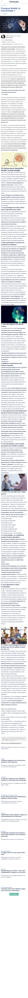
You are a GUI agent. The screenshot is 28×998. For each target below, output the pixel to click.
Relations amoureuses (6, 887)
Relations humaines (5, 851)
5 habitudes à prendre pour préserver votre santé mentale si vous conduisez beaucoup (13, 834)
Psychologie (3, 5)
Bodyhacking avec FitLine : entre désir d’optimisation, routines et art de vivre (13, 871)
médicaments (19, 460)
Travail (2, 759)
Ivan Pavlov (5, 361)
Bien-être (3, 813)
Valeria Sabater (9, 37)
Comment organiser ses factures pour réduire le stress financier (13, 761)
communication (12, 576)
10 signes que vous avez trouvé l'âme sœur (13, 853)
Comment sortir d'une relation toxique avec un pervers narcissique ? (13, 889)
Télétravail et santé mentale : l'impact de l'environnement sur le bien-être (14, 815)
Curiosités (3, 777)
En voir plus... (14, 894)
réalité (13, 61)
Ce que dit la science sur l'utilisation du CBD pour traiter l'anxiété (13, 797)
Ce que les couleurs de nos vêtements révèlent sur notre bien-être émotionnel (13, 779)
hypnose (13, 504)
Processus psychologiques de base (9, 795)
